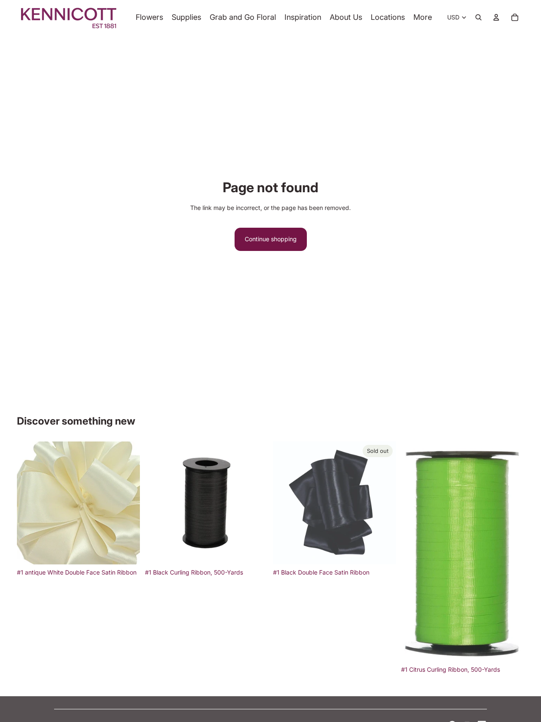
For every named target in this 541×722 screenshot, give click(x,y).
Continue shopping (271, 238)
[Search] (478, 17)
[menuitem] (422, 17)
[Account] (496, 17)
